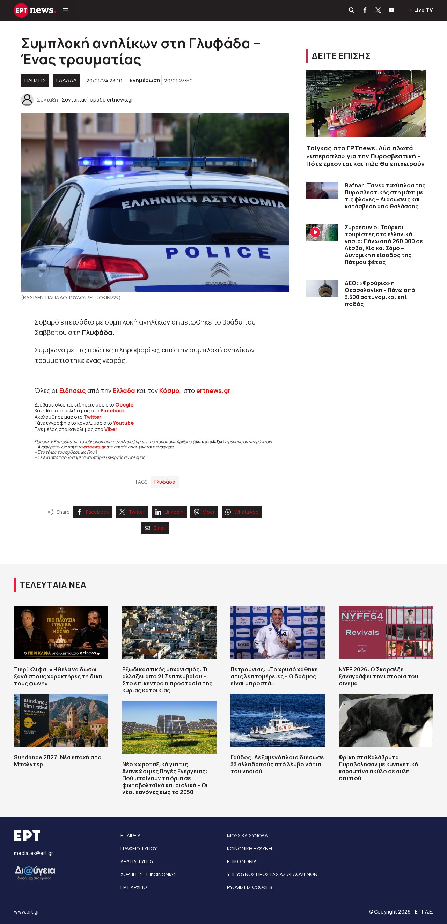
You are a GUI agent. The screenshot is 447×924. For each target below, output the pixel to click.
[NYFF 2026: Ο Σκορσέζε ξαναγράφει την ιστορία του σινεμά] (386, 632)
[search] (352, 10)
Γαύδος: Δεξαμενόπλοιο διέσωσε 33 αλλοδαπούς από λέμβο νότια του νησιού (277, 764)
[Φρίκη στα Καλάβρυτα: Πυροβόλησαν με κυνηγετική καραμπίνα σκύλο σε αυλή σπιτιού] (386, 720)
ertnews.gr (94, 447)
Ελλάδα (124, 390)
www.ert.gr (26, 911)
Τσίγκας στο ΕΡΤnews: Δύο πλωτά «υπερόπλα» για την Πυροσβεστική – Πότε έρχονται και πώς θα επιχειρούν (365, 156)
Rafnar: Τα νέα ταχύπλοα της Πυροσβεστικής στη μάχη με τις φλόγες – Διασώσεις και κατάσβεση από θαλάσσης (385, 195)
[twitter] (378, 10)
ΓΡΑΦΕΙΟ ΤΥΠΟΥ (138, 848)
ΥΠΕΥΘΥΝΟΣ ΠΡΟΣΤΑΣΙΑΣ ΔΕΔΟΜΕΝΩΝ (272, 874)
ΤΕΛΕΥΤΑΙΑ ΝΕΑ (52, 585)
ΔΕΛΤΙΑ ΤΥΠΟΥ (137, 861)
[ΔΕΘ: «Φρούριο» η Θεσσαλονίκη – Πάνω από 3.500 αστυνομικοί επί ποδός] (322, 288)
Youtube (123, 422)
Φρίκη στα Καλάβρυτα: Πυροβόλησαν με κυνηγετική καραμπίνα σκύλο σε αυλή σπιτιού (378, 767)
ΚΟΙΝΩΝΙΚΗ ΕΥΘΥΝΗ (249, 848)
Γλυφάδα (164, 481)
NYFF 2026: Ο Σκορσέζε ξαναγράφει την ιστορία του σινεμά (378, 676)
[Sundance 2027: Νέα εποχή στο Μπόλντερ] (61, 720)
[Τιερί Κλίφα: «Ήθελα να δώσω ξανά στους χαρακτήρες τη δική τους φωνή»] (61, 632)
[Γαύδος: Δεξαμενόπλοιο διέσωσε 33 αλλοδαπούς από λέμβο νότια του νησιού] (277, 720)
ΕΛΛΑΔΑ (66, 80)
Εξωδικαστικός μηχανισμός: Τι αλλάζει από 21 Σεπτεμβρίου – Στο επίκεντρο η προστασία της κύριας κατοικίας (167, 679)
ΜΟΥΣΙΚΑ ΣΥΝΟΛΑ (247, 835)
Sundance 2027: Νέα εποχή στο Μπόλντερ (58, 760)
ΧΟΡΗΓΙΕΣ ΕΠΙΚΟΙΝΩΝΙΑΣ (148, 874)
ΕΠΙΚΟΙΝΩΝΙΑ (242, 861)
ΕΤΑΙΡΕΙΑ (130, 835)
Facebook (113, 410)
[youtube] (392, 10)
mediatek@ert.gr (33, 853)
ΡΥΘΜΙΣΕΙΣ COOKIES (249, 887)
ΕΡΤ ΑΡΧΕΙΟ (133, 887)
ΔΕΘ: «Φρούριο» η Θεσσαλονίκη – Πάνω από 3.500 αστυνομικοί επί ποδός (380, 293)
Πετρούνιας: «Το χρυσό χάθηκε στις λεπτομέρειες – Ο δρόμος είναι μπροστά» (274, 676)
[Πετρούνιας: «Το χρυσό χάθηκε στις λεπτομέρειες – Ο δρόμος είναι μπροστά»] (277, 632)
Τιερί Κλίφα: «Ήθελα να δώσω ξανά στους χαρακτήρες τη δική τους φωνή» (58, 676)
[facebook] (365, 10)
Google (124, 404)
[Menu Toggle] (65, 10)
